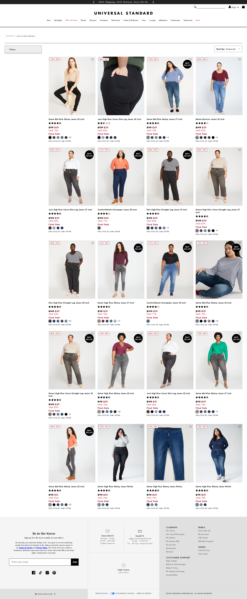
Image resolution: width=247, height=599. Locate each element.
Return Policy (172, 568)
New (49, 20)
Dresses (92, 20)
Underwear (175, 20)
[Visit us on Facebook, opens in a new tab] (33, 573)
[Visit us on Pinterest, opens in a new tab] (54, 573)
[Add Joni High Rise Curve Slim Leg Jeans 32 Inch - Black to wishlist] (141, 60)
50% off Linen (71, 20)
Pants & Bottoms (131, 20)
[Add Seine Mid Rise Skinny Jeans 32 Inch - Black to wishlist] (92, 60)
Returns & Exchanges (176, 564)
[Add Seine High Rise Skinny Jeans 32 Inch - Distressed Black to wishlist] (141, 334)
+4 (119, 411)
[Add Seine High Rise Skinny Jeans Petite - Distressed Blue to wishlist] (239, 427)
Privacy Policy (101, 593)
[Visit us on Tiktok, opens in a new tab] (40, 573)
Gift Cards (203, 537)
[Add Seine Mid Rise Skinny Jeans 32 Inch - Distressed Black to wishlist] (92, 427)
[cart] (243, 6)
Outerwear (188, 20)
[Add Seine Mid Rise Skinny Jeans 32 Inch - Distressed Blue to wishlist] (239, 243)
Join (74, 562)
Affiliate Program (206, 541)
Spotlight (58, 20)
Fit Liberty (170, 537)
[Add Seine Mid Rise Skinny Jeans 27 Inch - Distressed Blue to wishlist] (190, 60)
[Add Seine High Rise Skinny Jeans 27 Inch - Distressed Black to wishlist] (141, 243)
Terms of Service (26, 548)
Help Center (171, 561)
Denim (83, 20)
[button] (93, 2)
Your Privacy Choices (124, 593)
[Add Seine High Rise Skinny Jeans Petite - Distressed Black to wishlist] (141, 427)
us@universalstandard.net (140, 538)
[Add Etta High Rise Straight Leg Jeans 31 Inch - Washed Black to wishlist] (190, 150)
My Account (203, 534)
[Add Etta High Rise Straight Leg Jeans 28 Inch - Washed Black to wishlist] (92, 243)
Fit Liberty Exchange (175, 571)
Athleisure (163, 20)
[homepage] (123, 13)
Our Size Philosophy (175, 534)
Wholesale (171, 548)
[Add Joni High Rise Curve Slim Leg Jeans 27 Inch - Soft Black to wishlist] (92, 150)
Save (198, 20)
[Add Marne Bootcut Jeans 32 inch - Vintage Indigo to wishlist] (239, 60)
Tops (144, 20)
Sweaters (104, 20)
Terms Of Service (144, 593)
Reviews (169, 551)
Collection (10, 36)
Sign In (235, 7)
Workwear (115, 20)
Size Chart (203, 553)
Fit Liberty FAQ (172, 541)
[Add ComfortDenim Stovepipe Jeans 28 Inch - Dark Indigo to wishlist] (141, 150)
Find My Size (204, 550)
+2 (70, 137)
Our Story (170, 530)
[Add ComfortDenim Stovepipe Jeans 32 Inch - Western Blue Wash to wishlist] (190, 243)
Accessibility (172, 575)
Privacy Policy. (42, 548)
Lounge (152, 20)
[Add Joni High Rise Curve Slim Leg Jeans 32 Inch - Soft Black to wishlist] (190, 334)
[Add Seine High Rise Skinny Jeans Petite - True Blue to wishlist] (190, 427)
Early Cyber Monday (26, 36)
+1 (168, 137)
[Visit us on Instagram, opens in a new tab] (47, 573)
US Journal (171, 544)
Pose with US (204, 530)
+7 (119, 321)
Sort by (225, 49)
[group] (123, 2)
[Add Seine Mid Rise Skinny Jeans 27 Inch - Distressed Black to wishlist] (239, 334)
